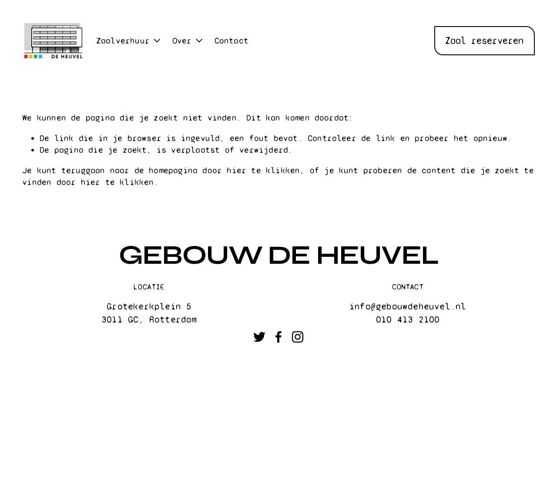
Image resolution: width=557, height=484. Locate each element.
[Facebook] (278, 337)
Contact (231, 41)
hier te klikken (263, 170)
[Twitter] (259, 337)
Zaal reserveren (484, 41)
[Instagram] (298, 337)
